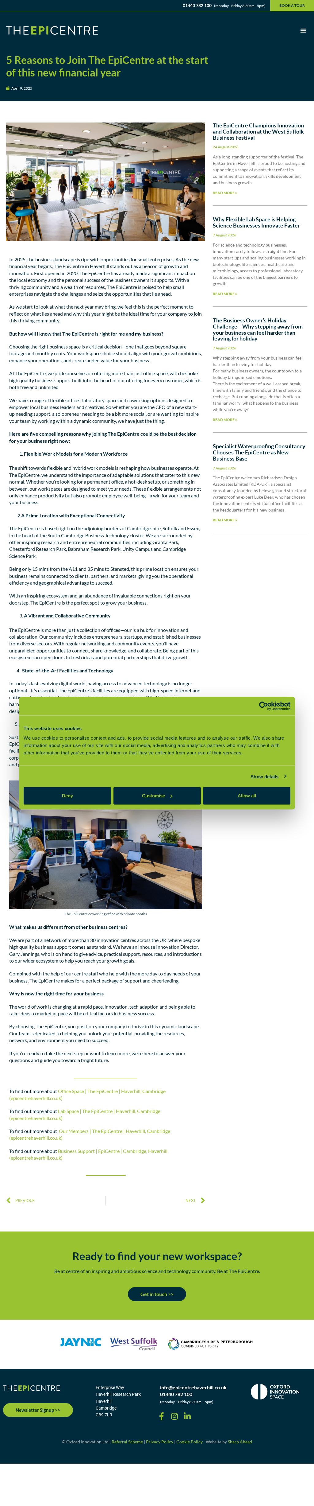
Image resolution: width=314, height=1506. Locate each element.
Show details (264, 776)
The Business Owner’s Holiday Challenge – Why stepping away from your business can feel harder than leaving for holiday (258, 329)
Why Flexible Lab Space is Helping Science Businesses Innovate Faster (256, 222)
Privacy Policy (159, 1441)
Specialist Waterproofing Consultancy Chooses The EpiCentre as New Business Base (259, 452)
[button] (303, 30)
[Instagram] (174, 1416)
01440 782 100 (176, 1394)
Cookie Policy (189, 1441)
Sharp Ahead (240, 1441)
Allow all (247, 795)
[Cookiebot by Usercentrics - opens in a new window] (263, 705)
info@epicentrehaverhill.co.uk (193, 1387)
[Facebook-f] (161, 1416)
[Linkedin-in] (187, 1416)
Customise (153, 795)
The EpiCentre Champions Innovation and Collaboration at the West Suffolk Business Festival (258, 131)
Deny (67, 795)
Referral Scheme (127, 1441)
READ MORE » (225, 192)
